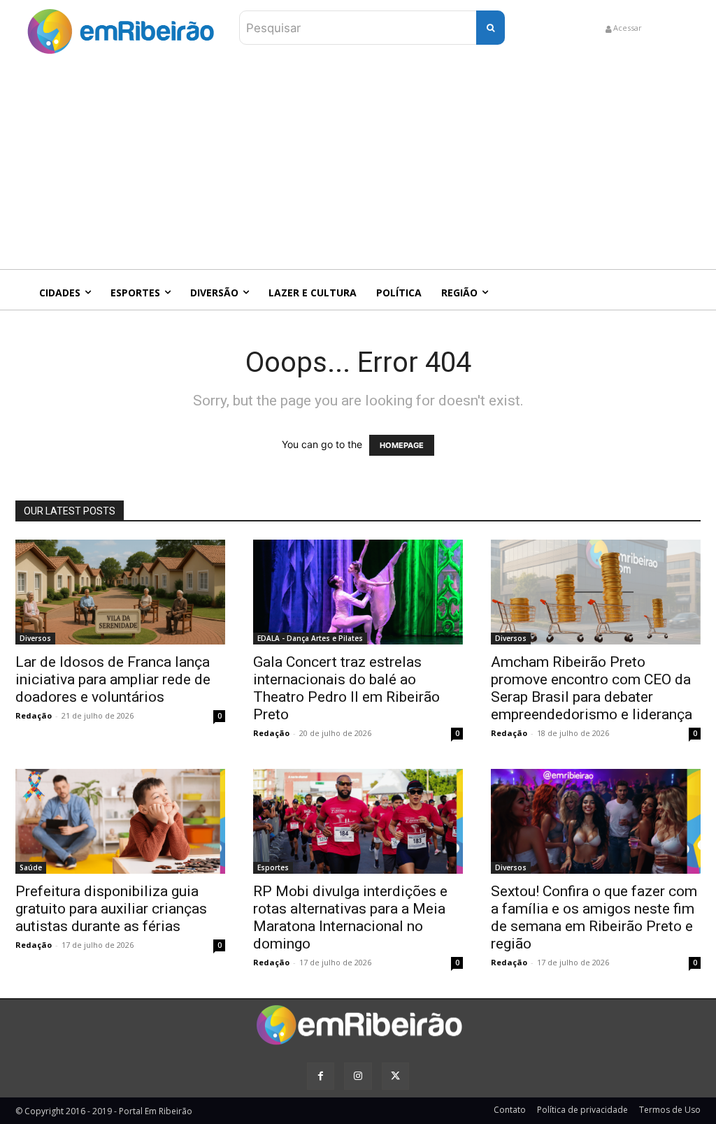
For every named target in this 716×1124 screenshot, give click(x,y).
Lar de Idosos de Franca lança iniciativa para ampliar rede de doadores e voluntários (112, 679)
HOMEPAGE (402, 445)
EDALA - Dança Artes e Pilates (310, 638)
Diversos (35, 638)
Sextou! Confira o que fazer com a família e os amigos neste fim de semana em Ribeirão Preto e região (594, 917)
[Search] (490, 27)
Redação (33, 715)
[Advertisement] (358, 164)
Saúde (31, 867)
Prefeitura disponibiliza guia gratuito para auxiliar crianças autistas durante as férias (111, 909)
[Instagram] (357, 1076)
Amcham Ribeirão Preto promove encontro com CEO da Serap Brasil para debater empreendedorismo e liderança (591, 688)
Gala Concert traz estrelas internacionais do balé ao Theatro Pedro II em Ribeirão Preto (346, 688)
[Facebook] (320, 1076)
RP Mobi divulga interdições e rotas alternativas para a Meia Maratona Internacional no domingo (350, 917)
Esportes (273, 867)
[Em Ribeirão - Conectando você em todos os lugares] (120, 28)
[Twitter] (395, 1076)
